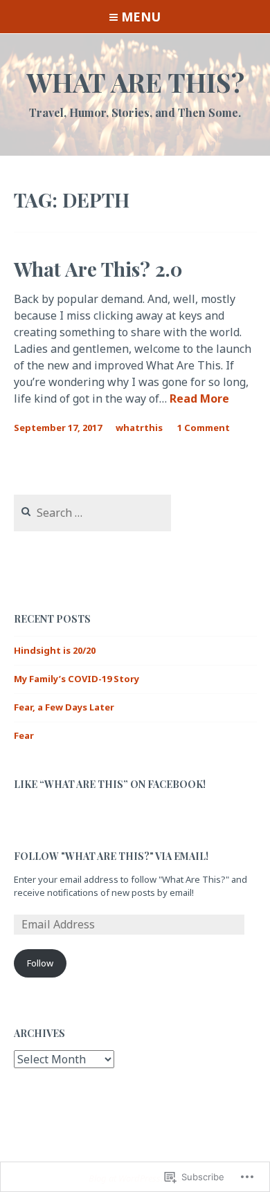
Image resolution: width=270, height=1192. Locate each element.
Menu (141, 16)
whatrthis (139, 427)
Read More (199, 399)
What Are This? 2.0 (98, 269)
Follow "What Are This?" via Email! (111, 856)
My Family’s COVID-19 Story (76, 678)
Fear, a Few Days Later (64, 707)
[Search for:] (93, 513)
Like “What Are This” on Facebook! (110, 784)
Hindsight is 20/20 (55, 650)
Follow (40, 963)
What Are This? (135, 82)
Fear (24, 735)
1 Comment (203, 427)
